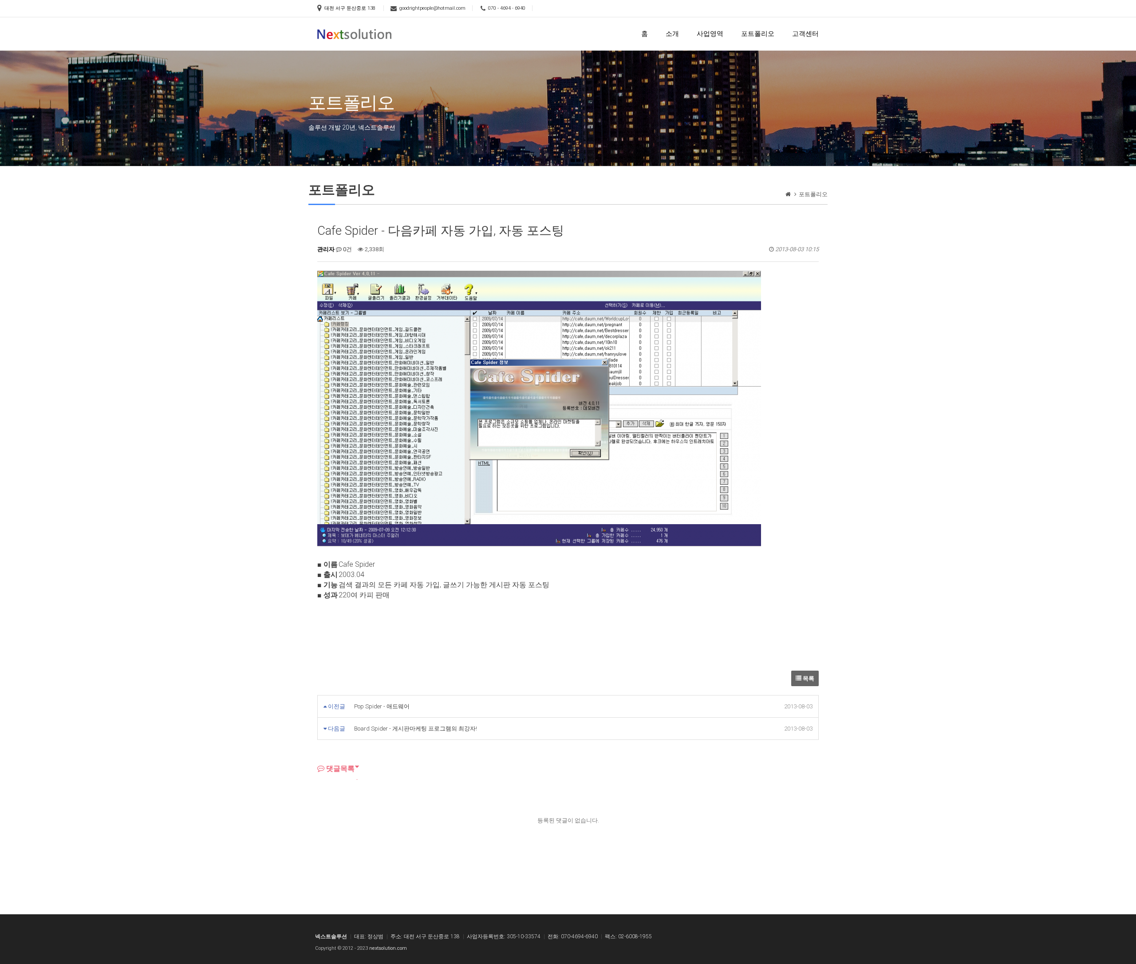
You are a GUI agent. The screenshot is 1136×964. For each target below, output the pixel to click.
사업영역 (710, 33)
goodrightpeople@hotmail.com (432, 8)
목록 (807, 678)
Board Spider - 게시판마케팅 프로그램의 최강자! (415, 728)
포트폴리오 (757, 33)
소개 (672, 33)
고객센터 (805, 33)
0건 (347, 249)
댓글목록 (339, 768)
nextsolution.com (388, 948)
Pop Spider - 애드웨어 (382, 706)
